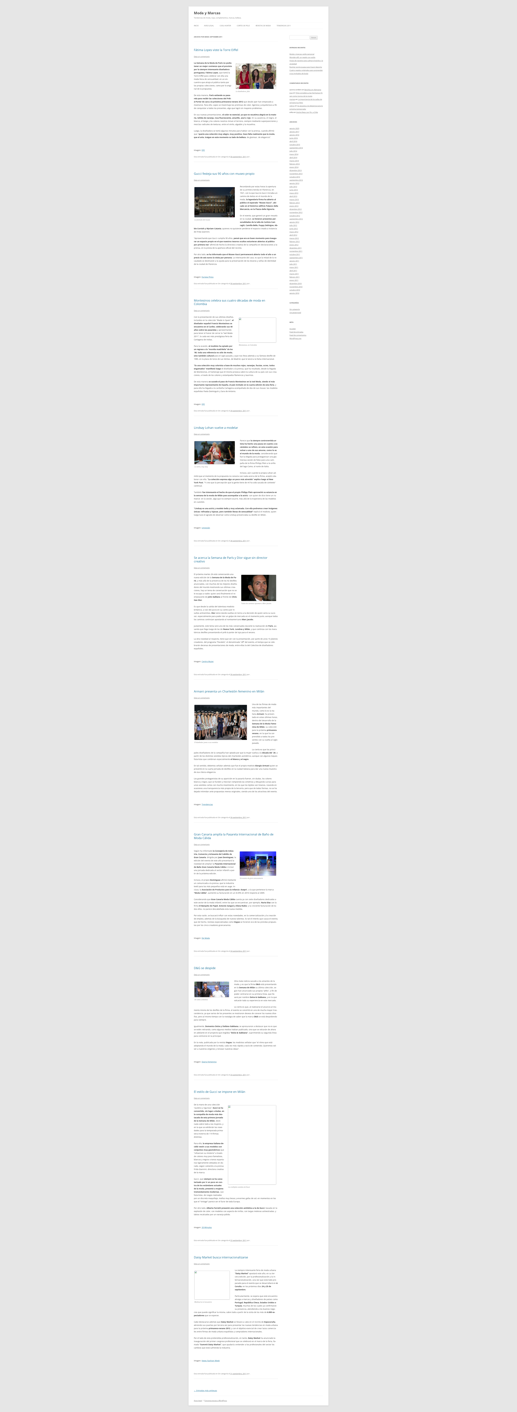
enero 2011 (293, 280)
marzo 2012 (294, 238)
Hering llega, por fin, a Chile (307, 112)
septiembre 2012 (296, 219)
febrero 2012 (294, 241)
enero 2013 (293, 206)
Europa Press (208, 277)
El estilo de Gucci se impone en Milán (219, 1092)
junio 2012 (293, 228)
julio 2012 (293, 225)
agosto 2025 (294, 128)
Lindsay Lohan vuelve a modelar (216, 428)
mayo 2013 (293, 193)
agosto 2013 (294, 183)
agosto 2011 (294, 261)
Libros (291, 106)
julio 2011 (293, 264)
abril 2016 (293, 141)
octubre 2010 (294, 290)
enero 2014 (293, 167)
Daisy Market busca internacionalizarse (221, 1257)
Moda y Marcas (207, 13)
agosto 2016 (294, 135)
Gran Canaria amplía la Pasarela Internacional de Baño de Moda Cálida (233, 836)
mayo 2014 (293, 154)
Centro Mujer (208, 661)
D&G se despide (205, 968)
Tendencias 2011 (284, 26)
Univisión (206, 527)
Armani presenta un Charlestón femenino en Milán (229, 691)
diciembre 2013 (295, 170)
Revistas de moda (263, 26)
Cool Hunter (225, 26)
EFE (203, 150)
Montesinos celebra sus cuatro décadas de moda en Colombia (229, 302)
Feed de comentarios (297, 335)
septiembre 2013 (296, 180)
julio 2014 (293, 151)
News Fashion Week (211, 1360)
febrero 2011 (294, 277)
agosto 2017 (294, 131)
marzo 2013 (294, 199)
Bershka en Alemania (312, 89)
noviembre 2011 (295, 251)
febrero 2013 (294, 203)
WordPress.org (295, 338)
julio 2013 (293, 186)
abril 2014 (293, 157)
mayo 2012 (293, 232)
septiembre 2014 (296, 148)
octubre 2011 (294, 254)
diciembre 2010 (295, 283)
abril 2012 (293, 235)
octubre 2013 (294, 177)
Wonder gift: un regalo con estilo (302, 57)
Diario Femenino (209, 1062)
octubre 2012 (294, 215)
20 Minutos (207, 1227)
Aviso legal (209, 26)
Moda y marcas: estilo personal (301, 54)
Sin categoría (294, 309)
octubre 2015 (294, 144)
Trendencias (207, 804)
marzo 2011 (294, 274)
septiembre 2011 (296, 257)
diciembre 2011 (295, 248)
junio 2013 (293, 190)
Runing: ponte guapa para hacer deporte (305, 67)
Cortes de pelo (243, 26)
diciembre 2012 (295, 209)
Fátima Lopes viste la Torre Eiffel (216, 50)
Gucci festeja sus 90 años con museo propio (224, 174)
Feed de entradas (296, 332)
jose (291, 93)
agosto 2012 (294, 222)
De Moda (206, 938)
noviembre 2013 (295, 173)
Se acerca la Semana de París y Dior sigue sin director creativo (230, 559)
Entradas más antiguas (205, 1390)
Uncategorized (295, 312)
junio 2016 (293, 138)
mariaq (292, 99)
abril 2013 (293, 196)
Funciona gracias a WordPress (215, 1400)
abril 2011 (293, 270)
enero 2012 (293, 245)
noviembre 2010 (295, 287)
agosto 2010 (294, 293)
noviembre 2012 (295, 212)
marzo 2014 (294, 161)
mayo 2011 (293, 267)
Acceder (292, 329)
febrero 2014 (294, 164)
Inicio (196, 26)
